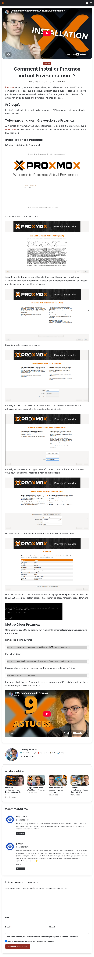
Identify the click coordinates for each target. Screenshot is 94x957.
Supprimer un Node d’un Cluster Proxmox (36, 789)
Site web (52, 927)
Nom (7, 917)
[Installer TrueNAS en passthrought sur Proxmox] (58, 780)
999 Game (21, 816)
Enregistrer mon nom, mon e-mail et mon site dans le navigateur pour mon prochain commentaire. (43, 937)
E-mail (8, 927)
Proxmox (47, 63)
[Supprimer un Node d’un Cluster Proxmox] (36, 780)
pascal (19, 843)
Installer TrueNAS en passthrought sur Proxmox (57, 790)
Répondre (20, 833)
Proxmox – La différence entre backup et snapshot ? (13, 791)
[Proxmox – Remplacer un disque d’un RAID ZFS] (79, 780)
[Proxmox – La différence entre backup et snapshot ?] (14, 780)
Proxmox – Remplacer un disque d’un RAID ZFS (79, 790)
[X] (21, 756)
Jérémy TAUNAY (28, 749)
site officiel (10, 129)
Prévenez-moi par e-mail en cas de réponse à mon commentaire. (30, 941)
